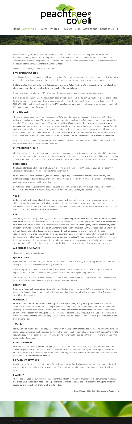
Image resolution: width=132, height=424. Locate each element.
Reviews (67, 29)
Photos (54, 29)
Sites (44, 29)
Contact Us (107, 29)
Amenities (29, 29)
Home (16, 29)
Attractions (90, 29)
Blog (77, 29)
